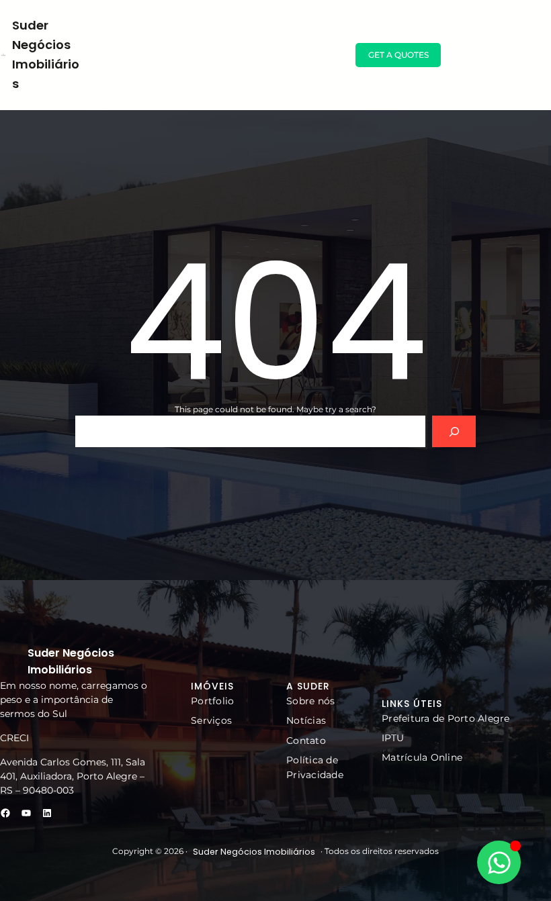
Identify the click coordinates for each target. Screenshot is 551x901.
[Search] (454, 431)
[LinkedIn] (47, 813)
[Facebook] (5, 813)
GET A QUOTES (398, 55)
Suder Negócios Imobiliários (254, 851)
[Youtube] (26, 813)
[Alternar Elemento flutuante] (499, 862)
